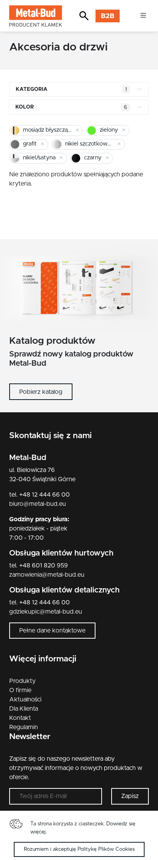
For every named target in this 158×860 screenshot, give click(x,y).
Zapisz (130, 796)
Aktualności (25, 699)
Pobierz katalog (41, 392)
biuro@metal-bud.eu (37, 504)
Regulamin (23, 727)
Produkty (22, 681)
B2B (107, 16)
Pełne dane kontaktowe (52, 630)
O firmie (20, 690)
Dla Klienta (23, 709)
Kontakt (20, 718)
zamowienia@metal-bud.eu (46, 575)
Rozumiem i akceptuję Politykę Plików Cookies (79, 849)
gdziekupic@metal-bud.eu (45, 612)
